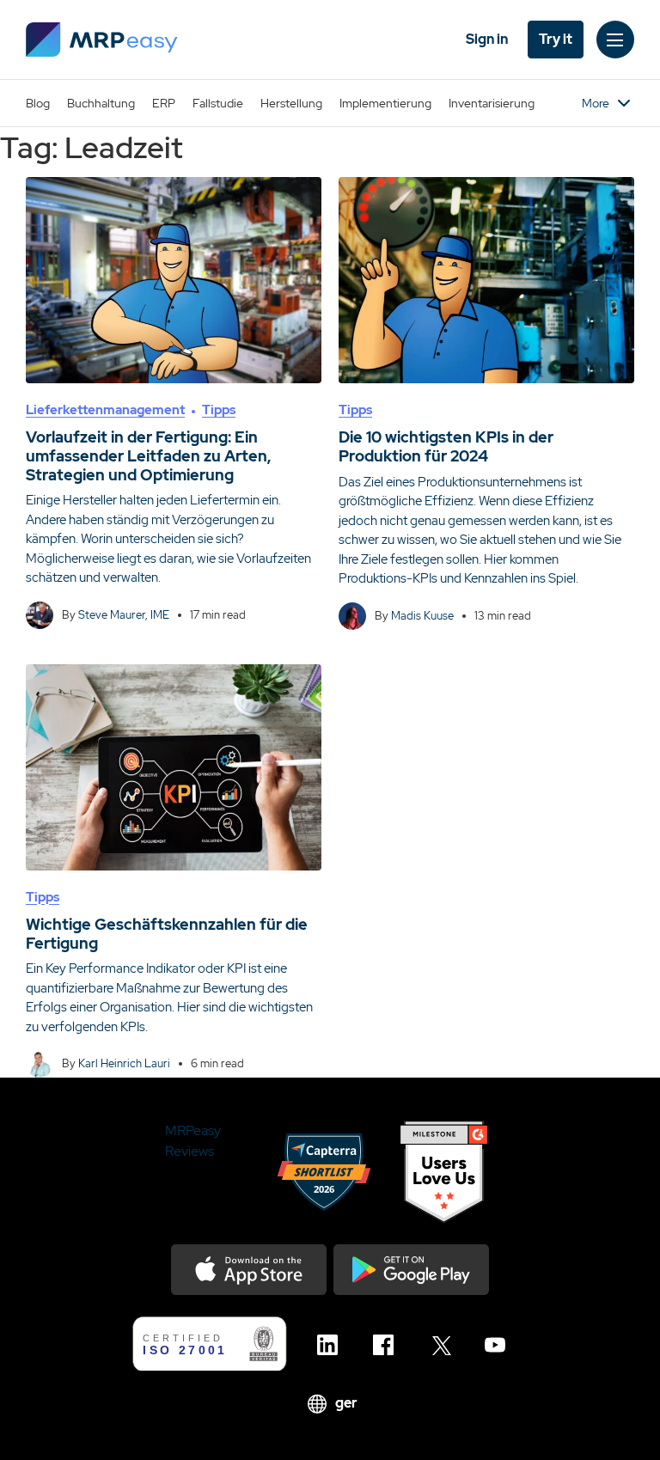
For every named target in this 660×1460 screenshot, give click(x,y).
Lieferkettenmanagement (105, 409)
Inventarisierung (492, 103)
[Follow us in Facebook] (388, 1345)
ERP (163, 103)
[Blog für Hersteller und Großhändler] (102, 39)
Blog (38, 103)
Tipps (218, 409)
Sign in (487, 39)
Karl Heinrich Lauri (124, 1063)
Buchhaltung (101, 103)
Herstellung (291, 103)
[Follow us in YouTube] (500, 1345)
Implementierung (385, 103)
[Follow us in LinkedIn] (332, 1345)
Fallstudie (217, 103)
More (595, 103)
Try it (555, 39)
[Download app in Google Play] (411, 1269)
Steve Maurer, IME (123, 615)
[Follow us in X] (444, 1345)
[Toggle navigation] (615, 39)
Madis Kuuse (422, 615)
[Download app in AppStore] (249, 1269)
